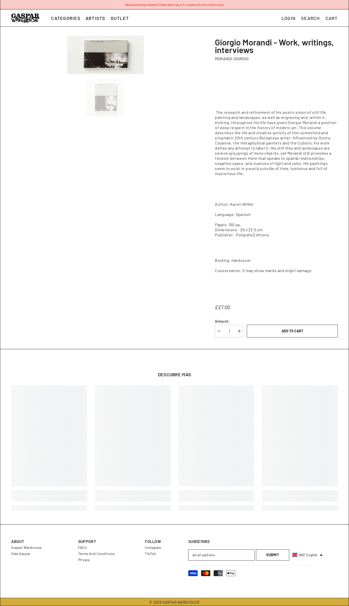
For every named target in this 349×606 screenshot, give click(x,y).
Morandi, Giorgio (232, 58)
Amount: (222, 321)
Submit (272, 555)
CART (331, 18)
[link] (49, 499)
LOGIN (289, 18)
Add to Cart (292, 331)
